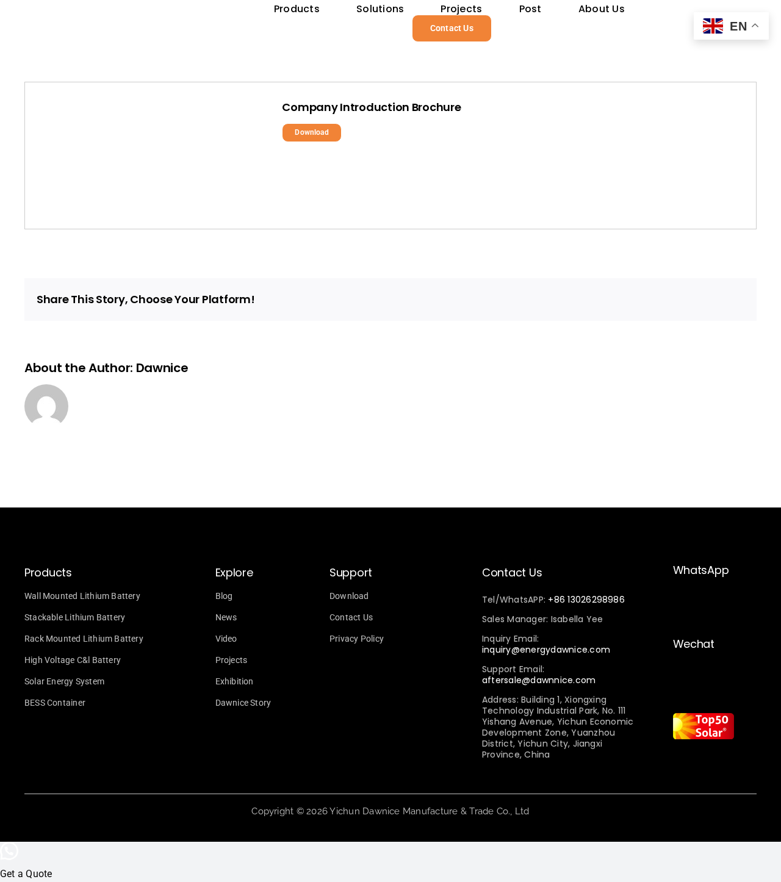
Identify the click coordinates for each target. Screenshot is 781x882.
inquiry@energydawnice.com (546, 650)
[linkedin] (739, 763)
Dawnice (162, 367)
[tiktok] (718, 763)
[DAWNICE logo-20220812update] (177, 15)
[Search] (520, 28)
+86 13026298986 (586, 599)
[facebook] (698, 763)
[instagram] (677, 763)
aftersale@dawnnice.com (539, 680)
